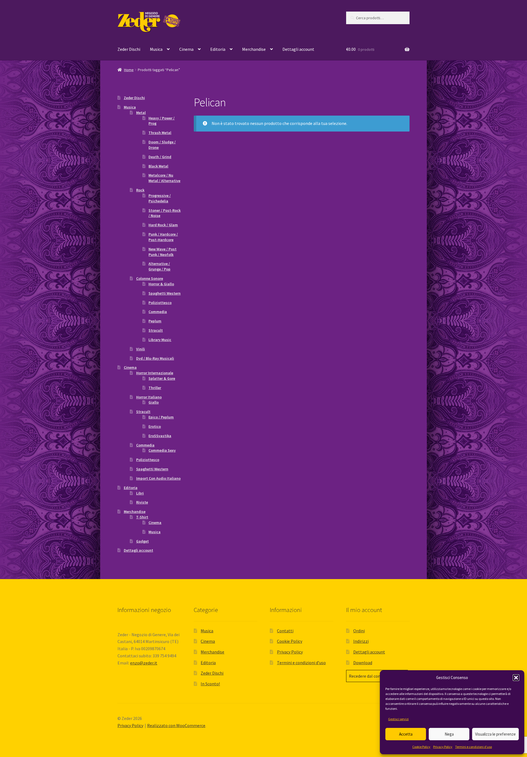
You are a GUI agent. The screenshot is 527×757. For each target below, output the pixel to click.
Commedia (157, 311)
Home (129, 69)
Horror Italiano (149, 397)
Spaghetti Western (164, 293)
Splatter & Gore (161, 378)
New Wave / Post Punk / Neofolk (162, 252)
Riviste (142, 502)
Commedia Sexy (162, 450)
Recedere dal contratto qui (374, 676)
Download (362, 662)
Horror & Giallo (161, 283)
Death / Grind (159, 156)
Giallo (153, 402)
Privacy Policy (442, 747)
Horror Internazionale (154, 372)
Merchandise (254, 49)
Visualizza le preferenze (495, 734)
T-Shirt (142, 517)
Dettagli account (298, 49)
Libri (140, 493)
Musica (156, 49)
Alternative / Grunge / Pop (159, 266)
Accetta (406, 734)
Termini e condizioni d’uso (473, 747)
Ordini (359, 630)
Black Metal (158, 166)
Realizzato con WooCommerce (176, 725)
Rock (140, 190)
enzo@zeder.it (143, 663)
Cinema (186, 49)
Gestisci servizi (398, 719)
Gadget (142, 541)
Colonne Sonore (149, 278)
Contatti (285, 630)
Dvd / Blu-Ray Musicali (155, 358)
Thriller (154, 387)
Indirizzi (361, 641)
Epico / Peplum (161, 417)
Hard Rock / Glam (163, 224)
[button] (516, 677)
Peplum (154, 321)
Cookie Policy (421, 747)
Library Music (159, 339)
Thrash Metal (159, 132)
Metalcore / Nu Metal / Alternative (164, 178)
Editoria (217, 49)
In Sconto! (210, 683)
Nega (449, 734)
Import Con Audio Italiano (158, 478)
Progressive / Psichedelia (159, 198)
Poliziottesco (160, 302)
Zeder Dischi (128, 49)
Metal (141, 112)
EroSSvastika (159, 435)
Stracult (155, 330)
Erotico (154, 426)
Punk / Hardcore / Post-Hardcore (163, 237)
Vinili (140, 349)
